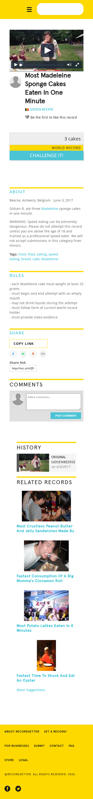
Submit (39, 746)
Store (9, 760)
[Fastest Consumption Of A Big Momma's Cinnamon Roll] (46, 555)
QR (43, 354)
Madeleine (49, 208)
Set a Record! (55, 731)
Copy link (24, 343)
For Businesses (17, 746)
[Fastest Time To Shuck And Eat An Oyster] (46, 655)
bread (26, 259)
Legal (23, 760)
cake (36, 259)
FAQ (71, 746)
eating (42, 254)
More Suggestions (31, 690)
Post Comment (65, 415)
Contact (57, 746)
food (31, 254)
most (22, 254)
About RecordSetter (22, 731)
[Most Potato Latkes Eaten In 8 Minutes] (46, 605)
